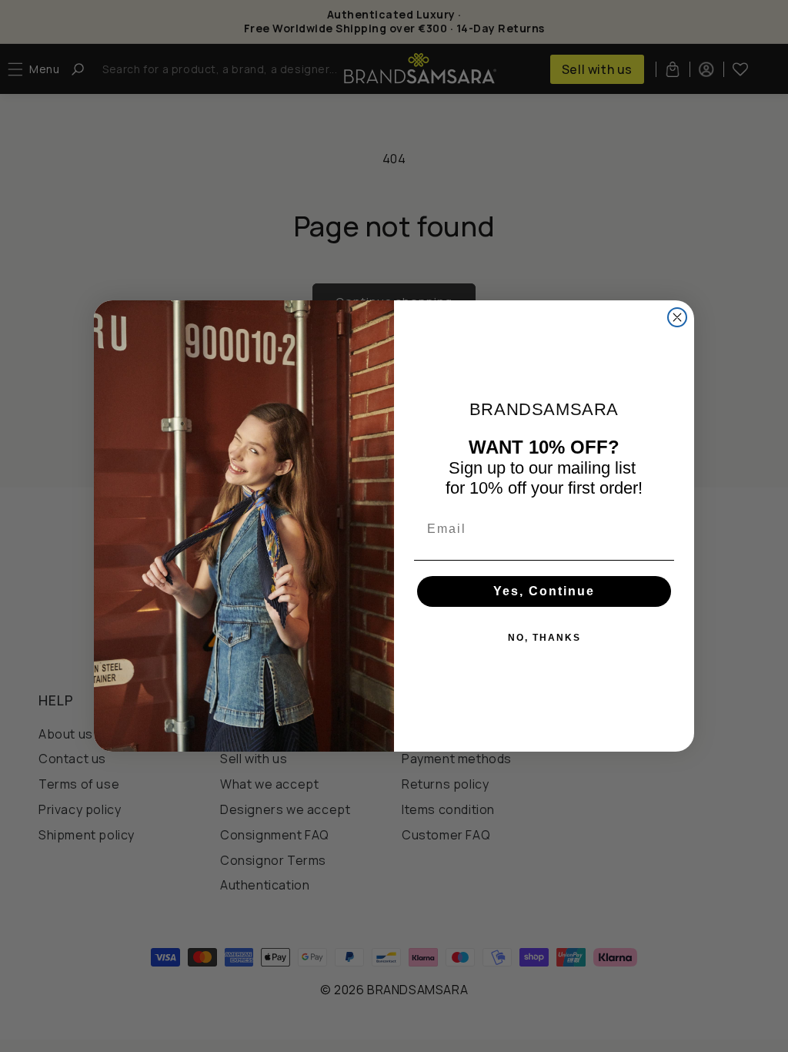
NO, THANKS (544, 637)
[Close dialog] (677, 317)
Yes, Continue (544, 591)
